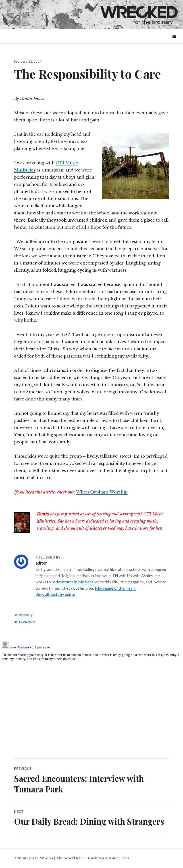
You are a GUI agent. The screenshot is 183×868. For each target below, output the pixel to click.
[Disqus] (91, 695)
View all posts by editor (55, 594)
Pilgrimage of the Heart (115, 588)
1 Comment (26, 622)
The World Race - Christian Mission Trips (92, 858)
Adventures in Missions (73, 581)
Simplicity (25, 615)
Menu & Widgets (174, 41)
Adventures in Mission (33, 858)
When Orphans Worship (102, 492)
